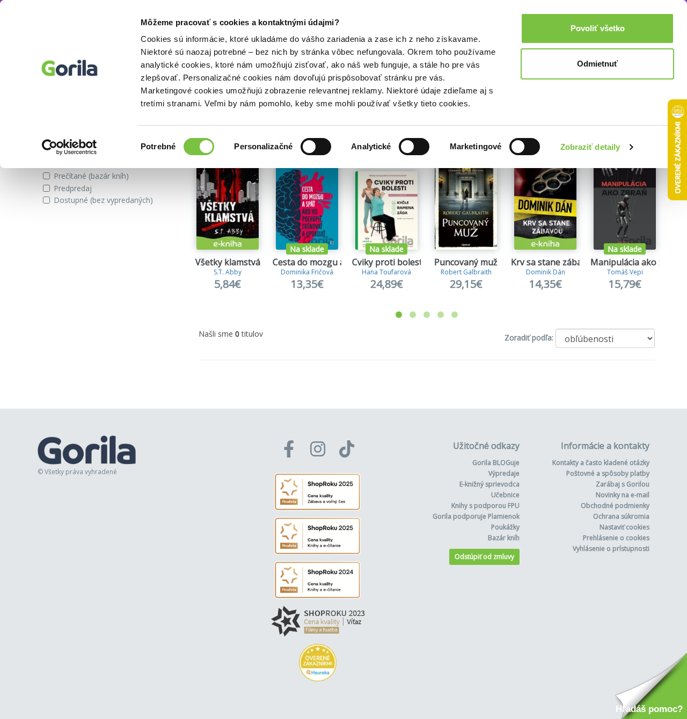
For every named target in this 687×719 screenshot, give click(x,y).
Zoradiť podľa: (529, 337)
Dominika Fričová (307, 272)
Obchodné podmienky (615, 505)
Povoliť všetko (598, 28)
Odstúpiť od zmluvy (484, 556)
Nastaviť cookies (624, 527)
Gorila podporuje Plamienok (476, 516)
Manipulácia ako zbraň (636, 262)
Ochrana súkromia (621, 516)
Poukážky (505, 527)
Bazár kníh (504, 537)
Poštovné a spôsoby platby (607, 473)
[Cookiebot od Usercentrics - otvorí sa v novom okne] (69, 147)
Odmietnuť (597, 63)
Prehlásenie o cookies (616, 537)
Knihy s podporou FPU (485, 505)
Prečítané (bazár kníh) (91, 176)
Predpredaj (73, 188)
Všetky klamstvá (227, 262)
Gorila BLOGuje (496, 462)
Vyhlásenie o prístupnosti (611, 548)
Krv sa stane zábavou (554, 262)
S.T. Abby (228, 272)
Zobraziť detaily (590, 146)
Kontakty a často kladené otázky (600, 462)
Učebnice (505, 494)
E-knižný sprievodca (489, 484)
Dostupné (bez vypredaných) (103, 200)
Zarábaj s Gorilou (622, 484)
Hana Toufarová (386, 272)
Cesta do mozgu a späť (318, 262)
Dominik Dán (545, 272)
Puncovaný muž (466, 262)
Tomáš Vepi (625, 272)
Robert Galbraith (466, 272)
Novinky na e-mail (622, 494)
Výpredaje (504, 473)
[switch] (316, 146)
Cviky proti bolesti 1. (392, 262)
